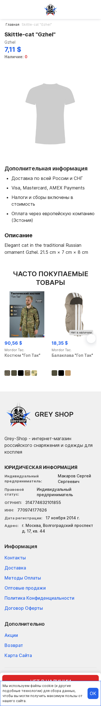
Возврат (13, 645)
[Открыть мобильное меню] (9, 9)
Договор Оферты (23, 608)
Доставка (15, 568)
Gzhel (9, 42)
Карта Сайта (18, 655)
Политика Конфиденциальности (39, 598)
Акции (11, 635)
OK (93, 693)
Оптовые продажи (25, 588)
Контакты (15, 557)
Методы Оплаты (22, 578)
